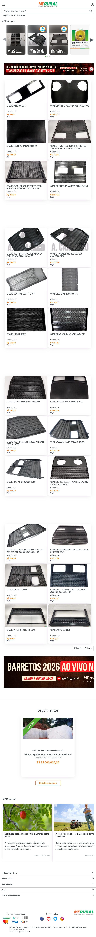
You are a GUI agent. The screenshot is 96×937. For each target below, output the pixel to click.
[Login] (92, 4)
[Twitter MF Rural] (55, 919)
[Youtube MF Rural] (48, 919)
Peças (6, 15)
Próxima (88, 648)
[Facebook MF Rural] (41, 919)
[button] (90, 11)
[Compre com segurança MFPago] (6, 918)
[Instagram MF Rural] (62, 919)
